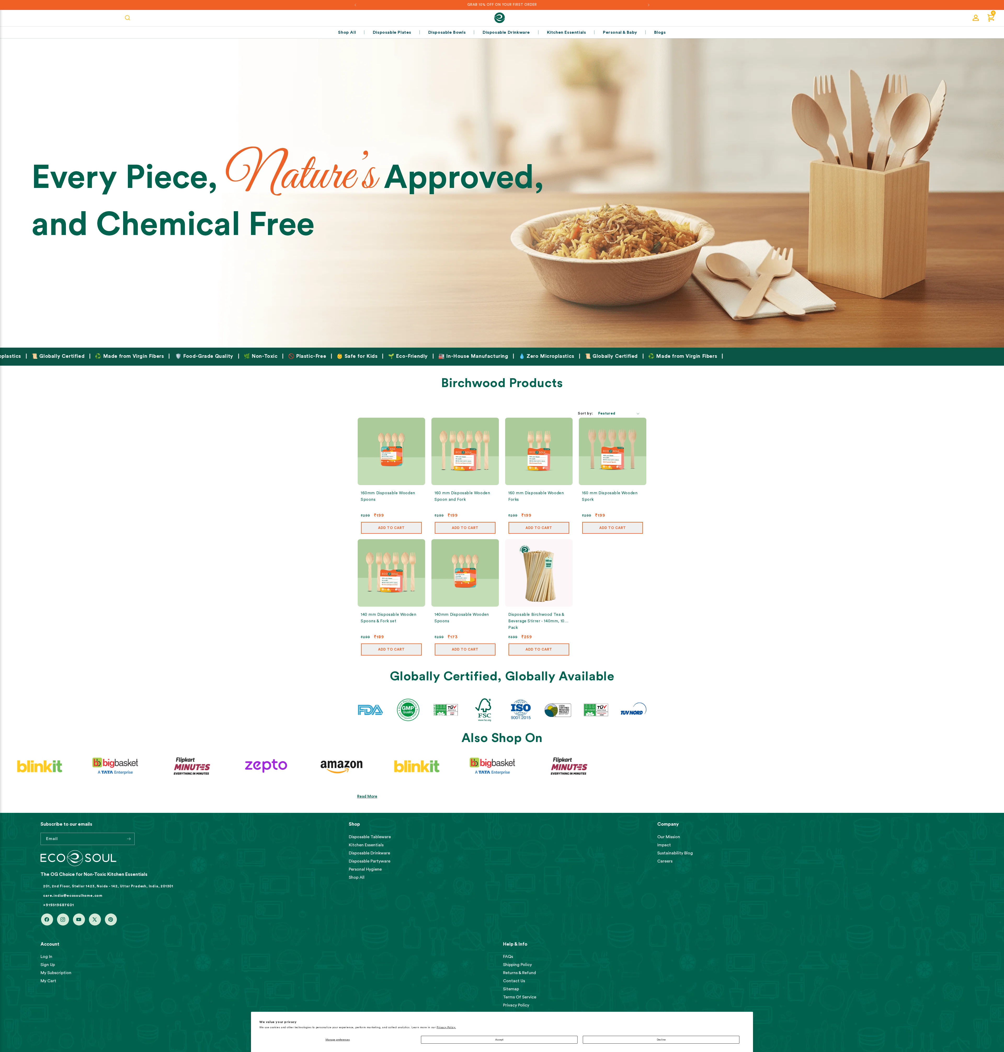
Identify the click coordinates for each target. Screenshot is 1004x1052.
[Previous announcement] (355, 5)
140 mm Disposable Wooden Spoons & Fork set (388, 618)
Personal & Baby (620, 32)
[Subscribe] (128, 839)
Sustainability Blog (675, 853)
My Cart (48, 981)
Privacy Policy (516, 1005)
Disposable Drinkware (506, 32)
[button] (991, 18)
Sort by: (585, 413)
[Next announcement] (648, 5)
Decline (661, 1039)
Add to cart (391, 528)
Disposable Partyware (369, 861)
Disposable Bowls (447, 32)
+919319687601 (58, 905)
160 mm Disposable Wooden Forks (536, 496)
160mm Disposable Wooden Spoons (388, 496)
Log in (46, 957)
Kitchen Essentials (566, 32)
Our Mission (668, 837)
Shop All (347, 32)
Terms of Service (519, 997)
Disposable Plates (392, 32)
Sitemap (511, 989)
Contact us (514, 981)
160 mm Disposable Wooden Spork (609, 496)
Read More (367, 796)
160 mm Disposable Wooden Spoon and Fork (462, 496)
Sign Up (48, 965)
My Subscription (56, 973)
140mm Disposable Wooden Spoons (462, 618)
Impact (664, 845)
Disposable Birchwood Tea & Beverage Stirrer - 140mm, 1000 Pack (538, 621)
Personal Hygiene (365, 869)
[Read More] (502, 191)
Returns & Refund (519, 973)
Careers (664, 861)
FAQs (508, 957)
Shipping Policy (517, 965)
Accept (499, 1039)
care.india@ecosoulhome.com (72, 896)
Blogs (660, 32)
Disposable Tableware (370, 837)
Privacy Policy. (446, 1027)
